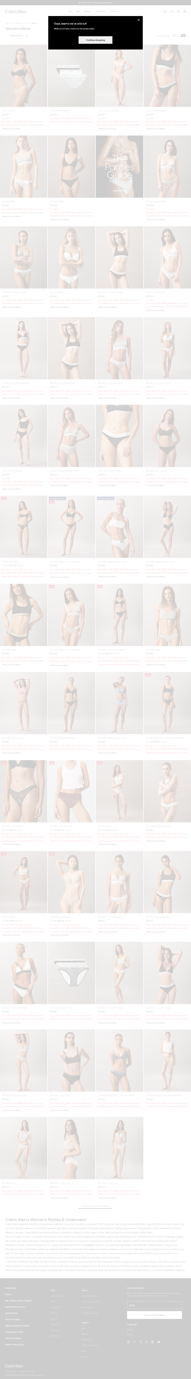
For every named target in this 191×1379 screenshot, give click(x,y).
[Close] (138, 20)
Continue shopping (95, 40)
